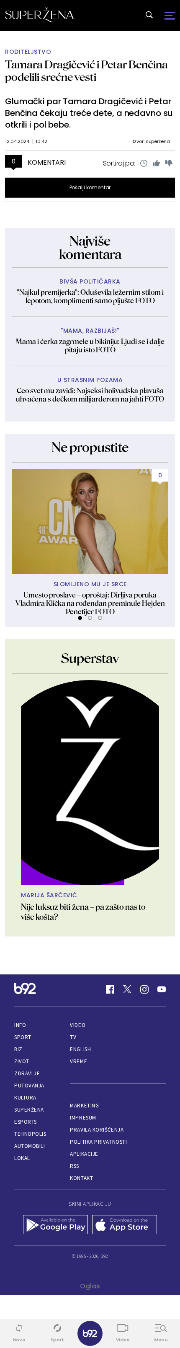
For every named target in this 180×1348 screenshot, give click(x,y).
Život (21, 1061)
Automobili (29, 1146)
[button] (80, 618)
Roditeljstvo (28, 52)
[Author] (90, 782)
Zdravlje (27, 1073)
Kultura (25, 1097)
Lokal (22, 1158)
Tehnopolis (30, 1133)
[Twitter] (127, 989)
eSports (25, 1121)
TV (73, 1037)
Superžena (29, 1109)
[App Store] (124, 1225)
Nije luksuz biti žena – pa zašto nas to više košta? (83, 911)
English (80, 1049)
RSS (74, 1166)
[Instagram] (144, 989)
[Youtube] (161, 989)
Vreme (78, 1061)
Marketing (84, 1105)
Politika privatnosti (98, 1141)
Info (20, 1025)
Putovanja (29, 1085)
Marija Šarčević (49, 895)
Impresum (83, 1117)
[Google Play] (55, 1225)
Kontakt (81, 1178)
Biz (18, 1049)
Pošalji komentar (90, 187)
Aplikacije (84, 1153)
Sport (22, 1037)
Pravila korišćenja (96, 1129)
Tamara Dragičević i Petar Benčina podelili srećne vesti (86, 70)
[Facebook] (110, 989)
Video (77, 1025)
